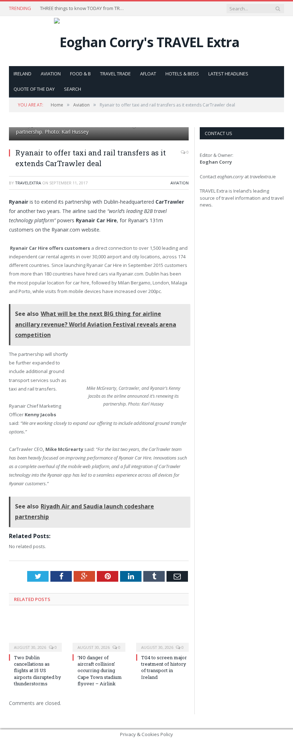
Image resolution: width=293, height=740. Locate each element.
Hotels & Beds (182, 73)
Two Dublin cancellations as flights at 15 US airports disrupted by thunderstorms (37, 670)
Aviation (51, 73)
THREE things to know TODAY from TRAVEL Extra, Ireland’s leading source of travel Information (83, 8)
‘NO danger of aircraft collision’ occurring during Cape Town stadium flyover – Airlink (100, 670)
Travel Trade (115, 73)
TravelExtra (28, 182)
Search (72, 89)
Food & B (80, 73)
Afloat (148, 73)
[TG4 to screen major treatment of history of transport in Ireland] (162, 632)
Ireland (22, 73)
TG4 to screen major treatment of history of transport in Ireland (164, 667)
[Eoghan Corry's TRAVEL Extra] (146, 40)
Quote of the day (34, 89)
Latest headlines (228, 73)
